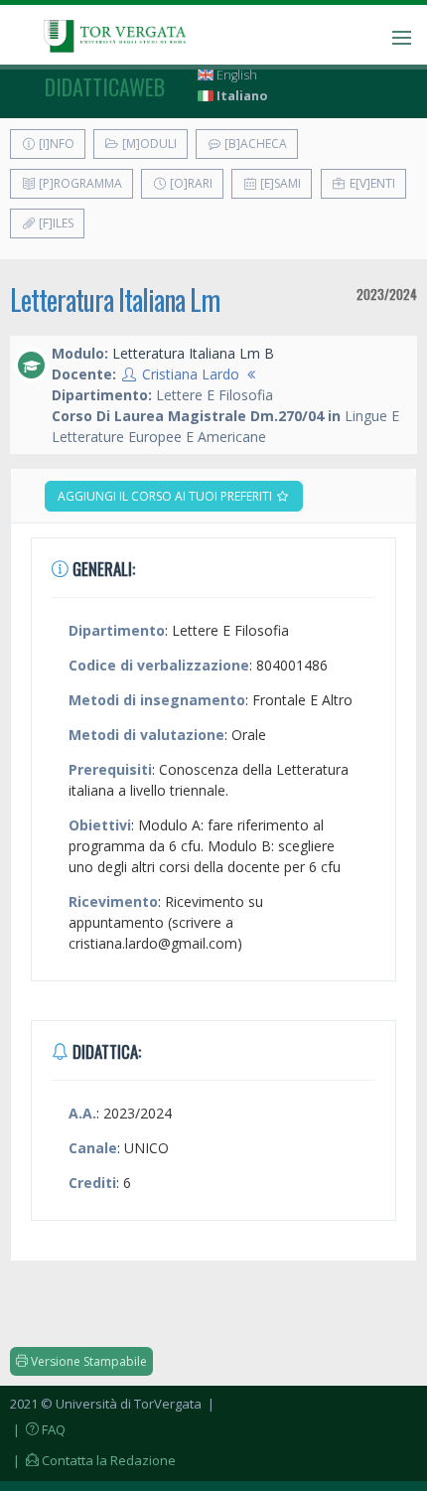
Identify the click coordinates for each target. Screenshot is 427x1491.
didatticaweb (105, 86)
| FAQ (38, 1429)
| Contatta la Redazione (93, 1460)
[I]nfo (55, 143)
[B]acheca (254, 143)
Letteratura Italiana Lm (114, 299)
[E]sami (279, 183)
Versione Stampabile (87, 1361)
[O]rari (190, 183)
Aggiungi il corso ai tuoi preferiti (166, 496)
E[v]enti (371, 183)
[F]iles (54, 223)
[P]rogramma (79, 183)
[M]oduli (148, 143)
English (235, 75)
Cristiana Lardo (190, 374)
